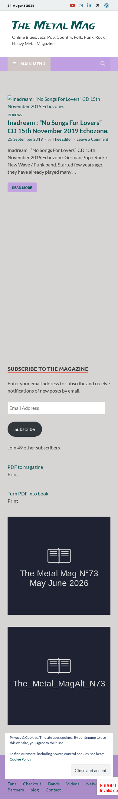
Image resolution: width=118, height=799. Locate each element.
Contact (53, 789)
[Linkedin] (89, 5)
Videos (72, 783)
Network (94, 783)
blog (35, 789)
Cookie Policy (20, 759)
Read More (20, 186)
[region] (59, 280)
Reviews (15, 114)
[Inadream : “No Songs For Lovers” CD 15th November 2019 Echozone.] (59, 102)
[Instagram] (80, 5)
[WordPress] (106, 5)
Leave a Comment (92, 139)
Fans (12, 783)
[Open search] (102, 64)
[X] (97, 5)
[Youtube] (72, 5)
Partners (16, 789)
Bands (54, 783)
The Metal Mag (53, 26)
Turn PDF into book (28, 493)
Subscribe (25, 429)
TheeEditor (62, 139)
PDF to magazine (25, 467)
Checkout (32, 783)
